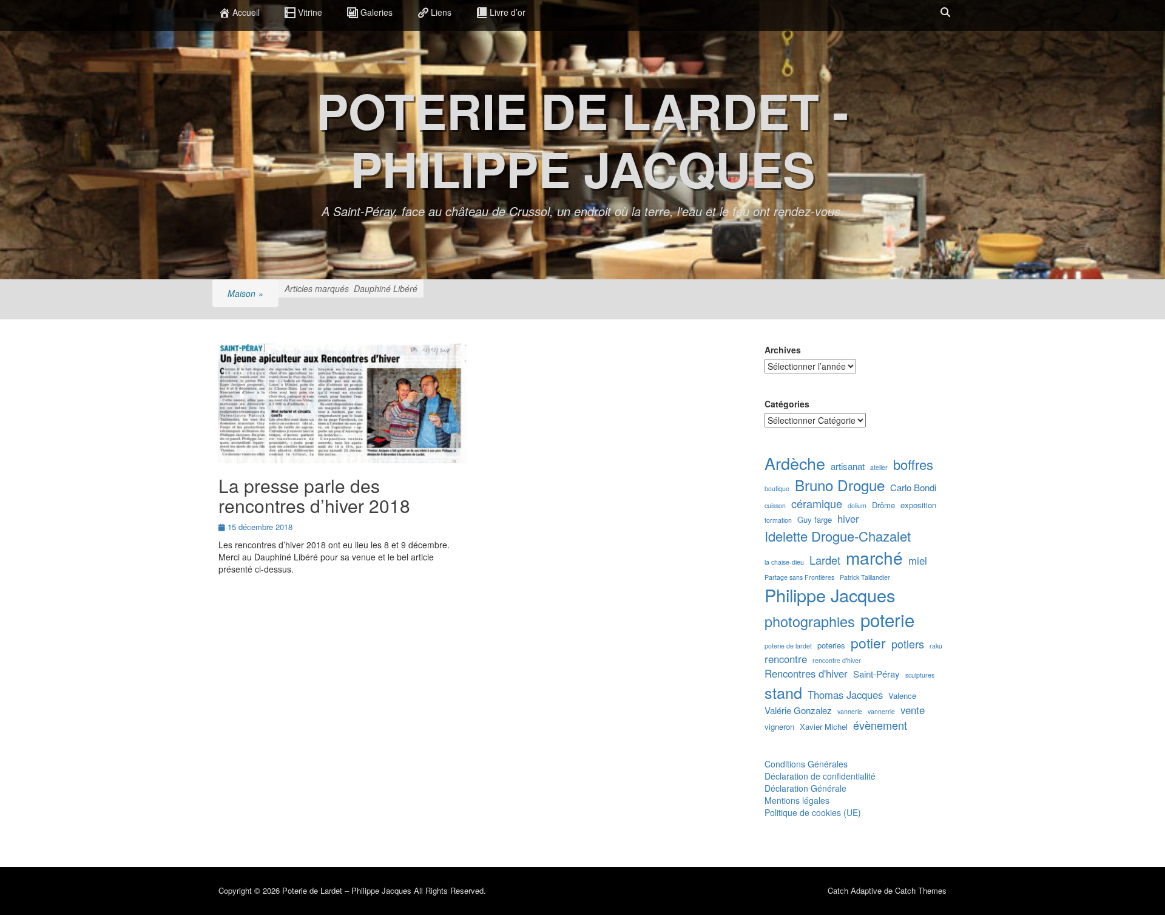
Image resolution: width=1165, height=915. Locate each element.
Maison (245, 293)
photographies (810, 621)
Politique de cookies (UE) (813, 812)
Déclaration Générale (805, 788)
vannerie (849, 711)
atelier (879, 467)
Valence (902, 695)
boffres (913, 464)
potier (868, 642)
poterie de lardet (788, 645)
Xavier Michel (824, 726)
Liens (441, 12)
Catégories (787, 404)
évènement (880, 725)
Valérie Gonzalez (798, 710)
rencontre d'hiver (836, 660)
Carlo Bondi (913, 487)
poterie (887, 619)
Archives (783, 350)
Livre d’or (507, 12)
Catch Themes (921, 890)
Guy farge (814, 519)
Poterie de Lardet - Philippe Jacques (582, 139)
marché (874, 557)
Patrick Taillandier (865, 577)
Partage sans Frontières (799, 577)
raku (936, 645)
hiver (848, 519)
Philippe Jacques (830, 594)
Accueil (246, 12)
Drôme (883, 505)
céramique (816, 503)
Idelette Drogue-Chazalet (838, 535)
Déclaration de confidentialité (820, 776)
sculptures (919, 674)
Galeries (376, 12)
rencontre (786, 659)
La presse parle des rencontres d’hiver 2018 (314, 495)
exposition (918, 505)
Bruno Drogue (840, 485)
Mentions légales (797, 800)
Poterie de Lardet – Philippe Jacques (346, 890)
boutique (777, 488)
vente (912, 710)
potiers (907, 643)
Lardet (824, 560)
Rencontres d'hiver (806, 674)
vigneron (779, 726)
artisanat (848, 466)
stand (783, 692)
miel (917, 561)
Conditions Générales (806, 764)
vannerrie (881, 711)
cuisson (775, 505)
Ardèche (795, 463)
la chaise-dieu (784, 561)
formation (778, 520)
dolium (857, 505)
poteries (831, 645)
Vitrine (310, 12)
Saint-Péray (876, 673)
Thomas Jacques (845, 695)
